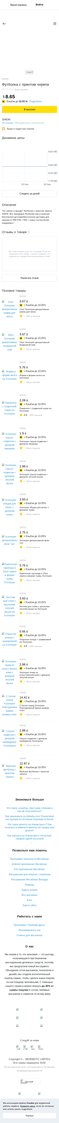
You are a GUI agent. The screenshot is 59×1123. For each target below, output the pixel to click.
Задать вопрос (29, 890)
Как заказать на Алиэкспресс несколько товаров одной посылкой (29, 837)
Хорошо (29, 1115)
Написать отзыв (30, 278)
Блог (29, 900)
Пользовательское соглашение (22, 1067)
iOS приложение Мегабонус (29, 869)
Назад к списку (4, 23)
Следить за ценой (29, 193)
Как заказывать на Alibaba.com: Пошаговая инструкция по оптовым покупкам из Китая (29, 818)
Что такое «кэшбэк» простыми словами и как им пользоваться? (30, 809)
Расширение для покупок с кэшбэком (29, 874)
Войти (39, 4)
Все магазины (29, 895)
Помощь (29, 884)
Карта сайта (29, 905)
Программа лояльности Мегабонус (29, 859)
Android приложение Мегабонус (29, 864)
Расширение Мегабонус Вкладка (29, 879)
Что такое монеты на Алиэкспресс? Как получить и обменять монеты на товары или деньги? (29, 827)
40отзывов (7, 123)
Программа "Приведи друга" (29, 925)
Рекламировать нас (30, 930)
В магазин (29, 109)
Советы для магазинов (29, 935)
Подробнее (35, 101)
